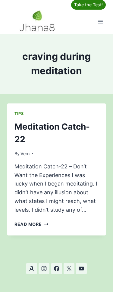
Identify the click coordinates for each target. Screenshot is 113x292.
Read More (31, 224)
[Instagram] (44, 268)
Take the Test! (88, 4)
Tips (19, 113)
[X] (69, 268)
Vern (25, 153)
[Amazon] (31, 268)
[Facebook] (56, 268)
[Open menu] (100, 21)
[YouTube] (81, 268)
